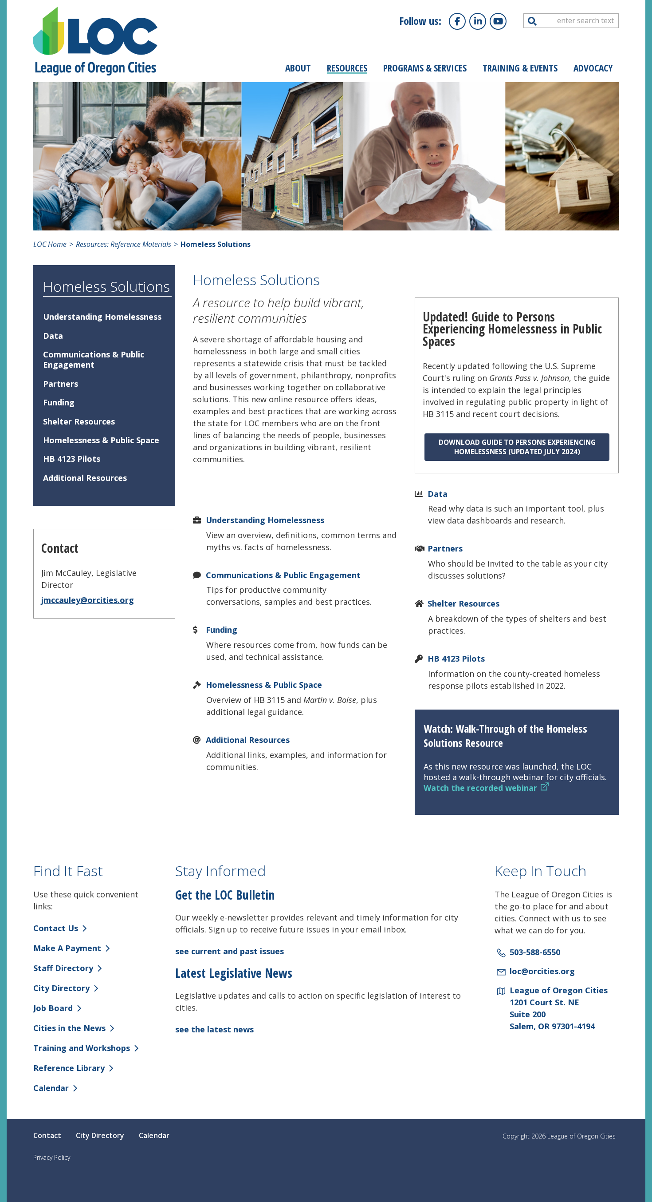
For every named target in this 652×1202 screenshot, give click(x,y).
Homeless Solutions (106, 286)
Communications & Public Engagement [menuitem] (93, 359)
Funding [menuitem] (59, 402)
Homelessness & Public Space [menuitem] (101, 440)
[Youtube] (498, 21)
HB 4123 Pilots (456, 658)
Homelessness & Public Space (264, 684)
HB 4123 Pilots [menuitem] (71, 458)
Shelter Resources (463, 603)
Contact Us (55, 928)
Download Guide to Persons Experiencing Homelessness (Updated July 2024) (517, 447)
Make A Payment (67, 948)
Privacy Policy (51, 1157)
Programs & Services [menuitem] (425, 67)
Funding (221, 629)
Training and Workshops (81, 1048)
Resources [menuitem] (347, 67)
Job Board (53, 1008)
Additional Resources (248, 739)
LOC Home (50, 244)
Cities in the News (69, 1028)
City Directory (61, 988)
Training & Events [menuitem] (520, 67)
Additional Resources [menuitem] (85, 477)
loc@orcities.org (542, 971)
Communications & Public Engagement (283, 575)
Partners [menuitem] (60, 383)
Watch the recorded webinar (480, 787)
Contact (47, 1135)
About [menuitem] (298, 67)
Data (438, 493)
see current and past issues (229, 951)
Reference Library (69, 1068)
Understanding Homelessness (265, 520)
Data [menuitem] (53, 335)
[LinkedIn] (477, 21)
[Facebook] (457, 21)
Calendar (51, 1088)
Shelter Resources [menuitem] (79, 421)
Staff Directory (63, 968)
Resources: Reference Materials (122, 244)
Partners (445, 548)
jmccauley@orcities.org (87, 600)
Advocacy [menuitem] (593, 67)
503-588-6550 (535, 952)
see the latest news (214, 1029)
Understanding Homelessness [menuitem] (102, 316)
